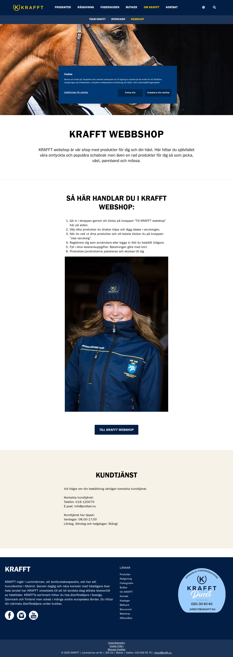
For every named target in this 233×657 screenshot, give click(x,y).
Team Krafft (97, 19)
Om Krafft (151, 7)
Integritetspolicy (116, 643)
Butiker (131, 7)
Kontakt (172, 7)
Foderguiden (109, 7)
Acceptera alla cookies (158, 93)
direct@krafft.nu (163, 653)
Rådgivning (86, 7)
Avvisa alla (130, 93)
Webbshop (137, 19)
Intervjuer (118, 19)
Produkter (63, 7)
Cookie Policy (117, 646)
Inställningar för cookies (76, 93)
